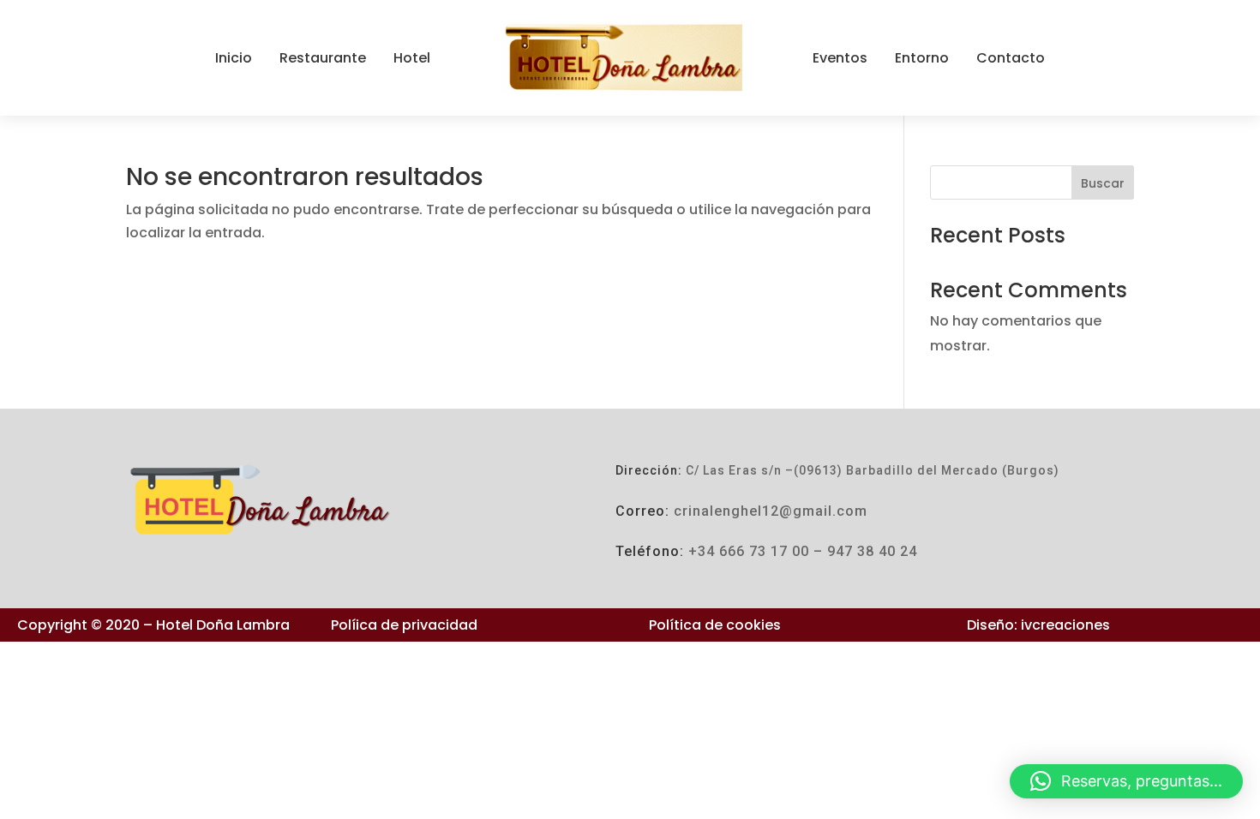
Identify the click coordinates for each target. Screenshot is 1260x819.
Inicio (233, 58)
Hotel (411, 58)
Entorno (922, 58)
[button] (1126, 781)
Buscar (1103, 183)
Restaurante (322, 58)
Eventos (840, 58)
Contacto (1010, 58)
